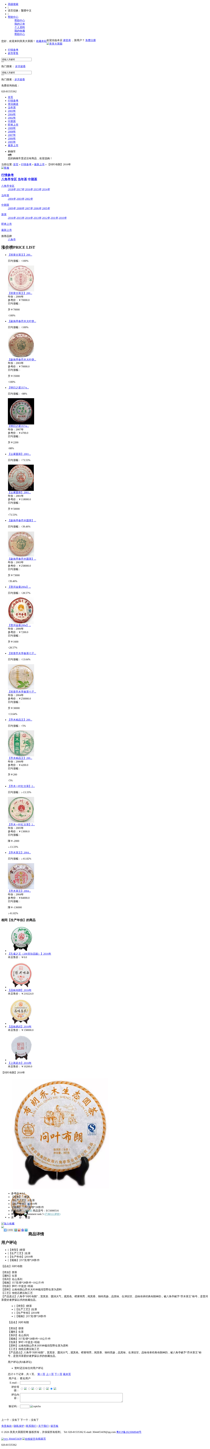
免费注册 (90, 40)
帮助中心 (13, 17)
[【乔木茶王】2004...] (21, 888)
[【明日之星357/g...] (21, 423)
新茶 (4, 214)
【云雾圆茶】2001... (19, 454)
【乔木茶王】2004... (19, 852)
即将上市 (13, 124)
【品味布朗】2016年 (20, 990)
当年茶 (12, 107)
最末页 (67, 1374)
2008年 (12, 131)
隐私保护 (19, 1426)
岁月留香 (20, 66)
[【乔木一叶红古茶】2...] (21, 822)
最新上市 (13, 145)
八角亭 (12, 239)
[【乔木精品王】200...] (21, 755)
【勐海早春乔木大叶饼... (22, 321)
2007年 (12, 135)
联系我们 (31, 1426)
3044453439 (15, 1438)
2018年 (12, 189)
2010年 (63, 217)
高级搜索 (13, 4)
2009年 (12, 128)
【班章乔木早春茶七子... (22, 653)
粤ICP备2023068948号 (128, 1432)
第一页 (41, 1374)
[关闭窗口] (26, 1439)
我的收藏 (19, 30)
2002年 (12, 117)
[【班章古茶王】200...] (21, 290)
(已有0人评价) (52, 1214)
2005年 (12, 142)
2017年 (20, 189)
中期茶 (12, 121)
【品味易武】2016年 (20, 1026)
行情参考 (13, 49)
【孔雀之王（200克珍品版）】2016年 (29, 953)
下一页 (58, 1374)
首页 (10, 97)
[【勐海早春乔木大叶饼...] (21, 357)
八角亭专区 (9, 179)
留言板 (54, 1426)
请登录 (67, 40)
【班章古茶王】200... (20, 254)
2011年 (54, 217)
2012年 (46, 217)
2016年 (29, 189)
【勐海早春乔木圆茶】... (22, 520)
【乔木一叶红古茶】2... (21, 786)
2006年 (12, 138)
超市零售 (13, 53)
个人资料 (19, 27)
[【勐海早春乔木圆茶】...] (21, 556)
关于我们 (43, 1426)
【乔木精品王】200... (20, 719)
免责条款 (6, 1426)
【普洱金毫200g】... (19, 587)
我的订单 (19, 23)
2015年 (37, 189)
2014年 (46, 189)
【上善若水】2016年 (20, 1063)
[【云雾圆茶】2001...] (21, 490)
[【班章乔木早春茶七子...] (21, 689)
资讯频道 (13, 104)
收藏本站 (41, 41)
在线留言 (40, 1438)
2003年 (12, 111)
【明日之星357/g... (18, 387)
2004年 (12, 114)
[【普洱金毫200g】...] (21, 622)
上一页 (50, 1374)
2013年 (37, 217)
